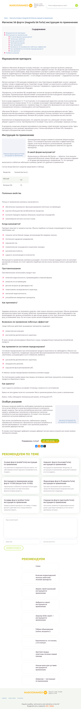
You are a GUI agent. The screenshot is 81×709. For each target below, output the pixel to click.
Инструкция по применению (16, 35)
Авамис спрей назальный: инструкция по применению (46, 591)
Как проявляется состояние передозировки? (26, 49)
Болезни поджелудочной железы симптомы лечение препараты (46, 577)
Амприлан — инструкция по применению (45, 680)
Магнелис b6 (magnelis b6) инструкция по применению (67, 421)
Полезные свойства (17, 39)
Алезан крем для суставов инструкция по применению (46, 667)
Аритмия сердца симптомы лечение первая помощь (46, 654)
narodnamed (20, 5)
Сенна (38, 566)
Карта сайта (12, 698)
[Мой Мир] (42, 446)
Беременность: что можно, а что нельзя (46, 642)
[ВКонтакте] (36, 446)
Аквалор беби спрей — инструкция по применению (45, 618)
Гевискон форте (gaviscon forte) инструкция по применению (14, 154)
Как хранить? (15, 51)
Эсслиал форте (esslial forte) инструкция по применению (20, 463)
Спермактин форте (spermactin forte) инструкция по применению (58, 501)
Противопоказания (17, 43)
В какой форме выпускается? (21, 37)
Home (6, 18)
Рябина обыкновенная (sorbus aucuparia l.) (44, 630)
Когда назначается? (17, 41)
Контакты (20, 698)
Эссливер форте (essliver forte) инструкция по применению (16, 501)
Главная (4, 698)
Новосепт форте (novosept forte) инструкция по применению (57, 463)
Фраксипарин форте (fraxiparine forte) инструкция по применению (59, 482)
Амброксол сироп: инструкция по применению (43, 604)
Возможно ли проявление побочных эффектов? (28, 47)
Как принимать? (16, 45)
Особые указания (12, 53)
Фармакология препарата (15, 33)
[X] (44, 446)
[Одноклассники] (39, 446)
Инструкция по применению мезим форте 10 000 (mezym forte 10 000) (18, 482)
